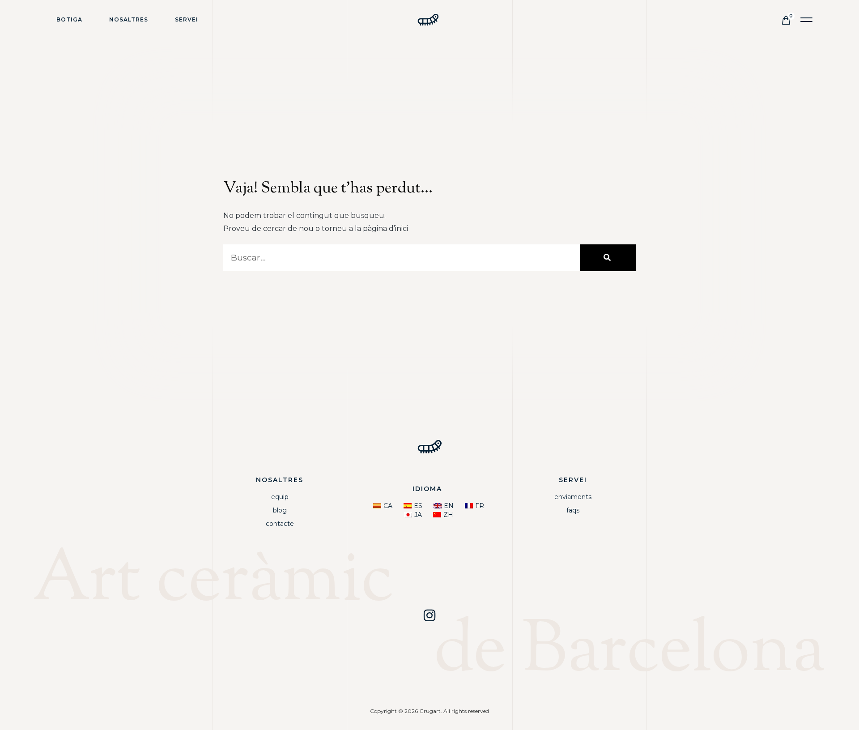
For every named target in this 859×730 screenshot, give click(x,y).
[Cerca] (608, 257)
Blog (280, 510)
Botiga (69, 19)
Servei (186, 19)
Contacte (280, 524)
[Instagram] (429, 615)
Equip (280, 497)
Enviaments (572, 497)
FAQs (572, 510)
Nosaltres (128, 19)
